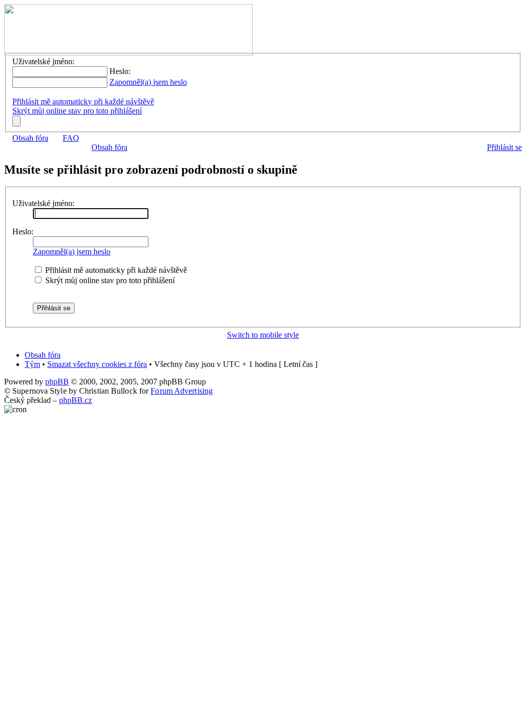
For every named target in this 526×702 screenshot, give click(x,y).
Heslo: (22, 231)
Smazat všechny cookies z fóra (97, 364)
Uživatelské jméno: (43, 203)
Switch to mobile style (263, 334)
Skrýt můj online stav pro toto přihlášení (77, 110)
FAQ (71, 138)
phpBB (57, 381)
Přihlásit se (504, 147)
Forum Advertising (182, 390)
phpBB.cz (75, 400)
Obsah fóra (30, 138)
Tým (32, 364)
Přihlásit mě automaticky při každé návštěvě (83, 101)
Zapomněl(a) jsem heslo (148, 82)
